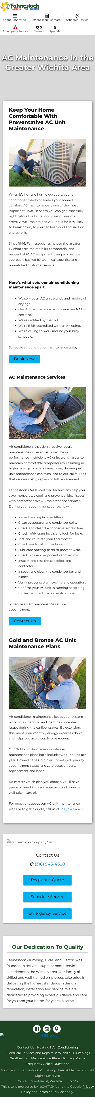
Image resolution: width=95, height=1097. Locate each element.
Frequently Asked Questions (47, 1064)
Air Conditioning (65, 1047)
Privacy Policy (74, 1058)
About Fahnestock (15, 19)
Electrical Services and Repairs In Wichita (38, 1053)
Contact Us (25, 621)
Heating (43, 1047)
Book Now (24, 358)
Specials (54, 31)
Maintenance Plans (45, 1058)
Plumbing (81, 1053)
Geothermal (19, 1058)
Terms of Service (51, 1092)
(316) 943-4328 (71, 809)
